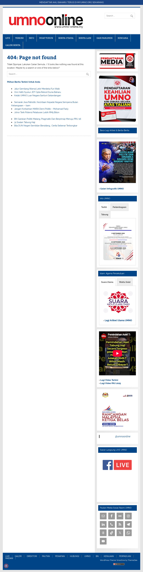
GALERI (18, 556)
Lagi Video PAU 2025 (110, 383)
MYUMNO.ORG (84, 2)
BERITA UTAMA (65, 38)
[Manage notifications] (6, 566)
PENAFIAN (60, 556)
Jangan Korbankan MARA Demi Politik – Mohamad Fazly (41, 109)
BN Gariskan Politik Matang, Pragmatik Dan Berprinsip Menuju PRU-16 (47, 119)
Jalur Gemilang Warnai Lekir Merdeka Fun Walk (37, 89)
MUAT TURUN (46, 38)
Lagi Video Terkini (109, 380)
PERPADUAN (125, 556)
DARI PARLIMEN (104, 38)
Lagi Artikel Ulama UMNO (118, 320)
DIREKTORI (32, 556)
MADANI (9, 558)
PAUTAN (46, 556)
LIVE (7, 38)
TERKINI (19, 38)
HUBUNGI (74, 556)
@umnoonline (122, 436)
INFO (31, 38)
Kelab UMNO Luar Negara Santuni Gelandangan (37, 95)
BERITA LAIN (85, 38)
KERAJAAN (109, 556)
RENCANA (123, 38)
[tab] (104, 207)
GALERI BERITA (12, 45)
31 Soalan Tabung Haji (24, 122)
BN (97, 556)
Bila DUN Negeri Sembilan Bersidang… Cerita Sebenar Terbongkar (45, 125)
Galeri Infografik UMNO (112, 188)
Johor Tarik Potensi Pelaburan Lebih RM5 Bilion (36, 112)
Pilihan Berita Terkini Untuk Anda (23, 82)
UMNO (87, 556)
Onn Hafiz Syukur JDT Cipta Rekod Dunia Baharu (37, 92)
